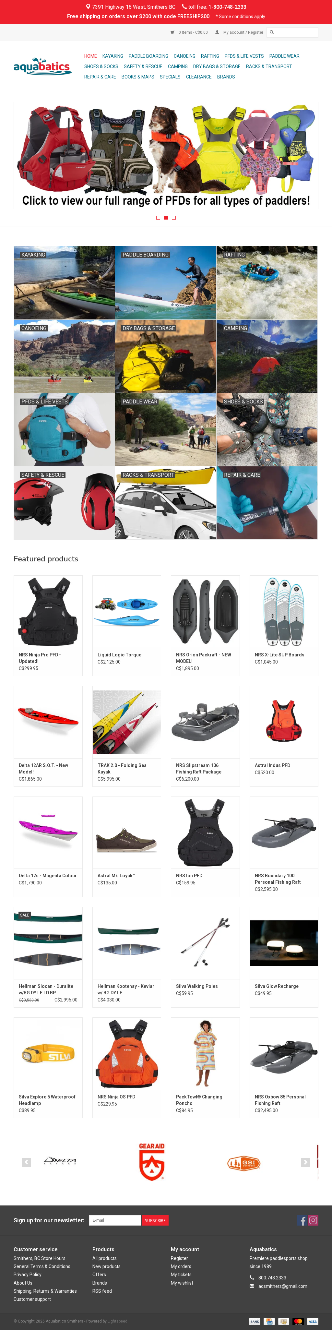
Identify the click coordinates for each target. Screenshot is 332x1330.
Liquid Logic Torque (119, 654)
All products (104, 1258)
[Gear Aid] (60, 1162)
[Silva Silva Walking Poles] (205, 943)
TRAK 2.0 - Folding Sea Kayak (122, 768)
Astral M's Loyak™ (117, 875)
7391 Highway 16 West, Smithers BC (133, 7)
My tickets (181, 1274)
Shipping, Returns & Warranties (45, 1291)
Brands (226, 76)
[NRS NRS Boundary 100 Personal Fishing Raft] (284, 833)
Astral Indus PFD (272, 765)
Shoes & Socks (101, 66)
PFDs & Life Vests (244, 56)
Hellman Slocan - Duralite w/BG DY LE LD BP (46, 989)
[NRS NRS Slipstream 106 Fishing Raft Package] (205, 722)
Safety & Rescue (143, 66)
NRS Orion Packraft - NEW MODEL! (203, 658)
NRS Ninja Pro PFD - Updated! (40, 658)
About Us (23, 1283)
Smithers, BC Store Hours (39, 1258)
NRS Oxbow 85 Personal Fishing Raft (280, 1100)
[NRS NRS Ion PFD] (205, 833)
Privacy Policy (28, 1274)
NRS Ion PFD (189, 875)
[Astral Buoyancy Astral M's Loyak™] (126, 833)
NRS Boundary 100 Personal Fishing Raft (278, 879)
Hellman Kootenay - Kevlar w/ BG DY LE (126, 989)
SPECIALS (170, 76)
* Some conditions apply (240, 16)
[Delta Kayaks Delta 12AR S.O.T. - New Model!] (48, 722)
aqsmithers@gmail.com (282, 1286)
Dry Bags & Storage (217, 66)
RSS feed (102, 1291)
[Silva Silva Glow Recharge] (284, 943)
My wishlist (182, 1283)
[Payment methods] (254, 1321)
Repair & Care (100, 76)
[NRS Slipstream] (166, 155)
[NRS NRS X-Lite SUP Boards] (284, 611)
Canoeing (185, 56)
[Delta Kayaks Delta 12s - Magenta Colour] (48, 833)
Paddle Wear (284, 56)
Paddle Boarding (148, 56)
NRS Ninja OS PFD (116, 1096)
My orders (181, 1266)
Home (90, 56)
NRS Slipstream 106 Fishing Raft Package (198, 768)
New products (106, 1266)
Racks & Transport (269, 66)
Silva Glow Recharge (277, 986)
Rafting (210, 56)
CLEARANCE (199, 76)
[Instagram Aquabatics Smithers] (313, 1220)
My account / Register (242, 32)
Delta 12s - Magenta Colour (48, 875)
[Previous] (26, 156)
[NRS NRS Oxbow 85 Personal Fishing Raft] (284, 1053)
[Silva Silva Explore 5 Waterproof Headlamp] (48, 1053)
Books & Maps (138, 76)
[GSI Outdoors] (152, 1162)
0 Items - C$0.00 (193, 32)
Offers (99, 1274)
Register (179, 1258)
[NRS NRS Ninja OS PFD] (126, 1053)
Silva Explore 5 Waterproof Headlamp (47, 1100)
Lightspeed (117, 1321)
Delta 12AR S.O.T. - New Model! (43, 768)
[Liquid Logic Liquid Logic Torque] (126, 611)
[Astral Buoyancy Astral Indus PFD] (284, 722)
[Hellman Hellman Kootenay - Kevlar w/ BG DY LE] (126, 943)
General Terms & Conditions (42, 1266)
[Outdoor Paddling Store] (48, 66)
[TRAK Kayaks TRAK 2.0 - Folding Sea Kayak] (126, 722)
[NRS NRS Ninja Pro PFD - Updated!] (48, 611)
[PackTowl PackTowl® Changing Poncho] (205, 1053)
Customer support (32, 1299)
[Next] (305, 156)
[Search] (272, 32)
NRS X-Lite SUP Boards (279, 654)
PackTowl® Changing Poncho (199, 1100)
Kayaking (112, 56)
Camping (178, 66)
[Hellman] (244, 1162)
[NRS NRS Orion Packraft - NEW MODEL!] (205, 611)
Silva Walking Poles (197, 986)
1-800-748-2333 (227, 7)
